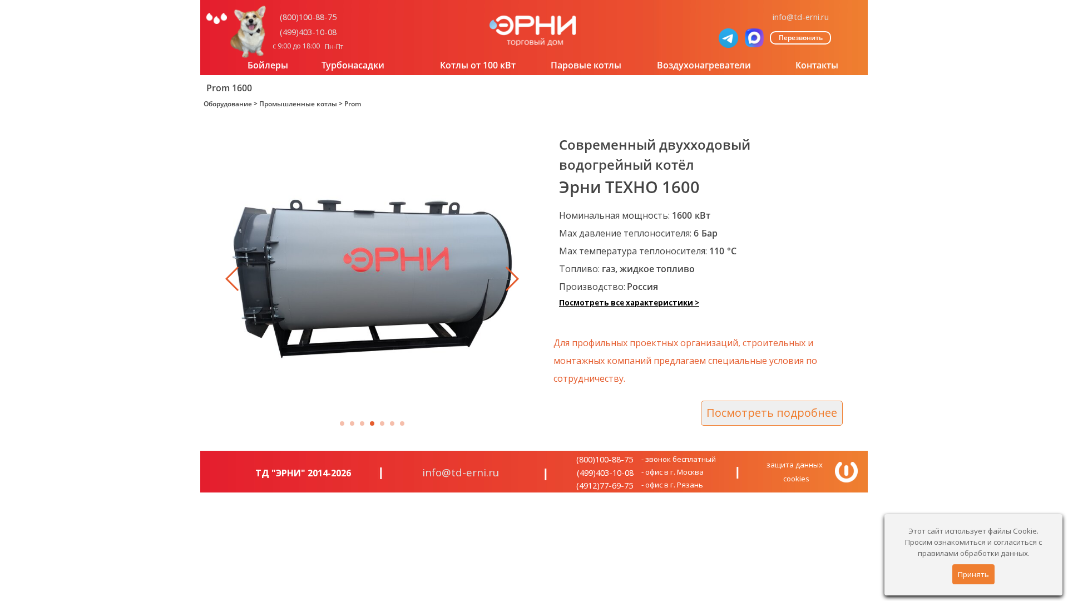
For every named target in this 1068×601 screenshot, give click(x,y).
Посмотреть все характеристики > (629, 303)
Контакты (816, 65)
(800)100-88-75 (308, 16)
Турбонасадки (353, 65)
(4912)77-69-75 (604, 485)
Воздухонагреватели (704, 65)
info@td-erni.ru (801, 16)
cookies (796, 479)
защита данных (795, 465)
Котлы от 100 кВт (478, 65)
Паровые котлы (586, 65)
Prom (352, 104)
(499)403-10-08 (308, 31)
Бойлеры (268, 65)
